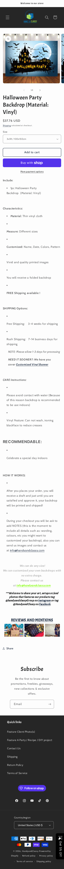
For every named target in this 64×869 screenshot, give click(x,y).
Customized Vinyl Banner (32, 364)
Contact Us (13, 748)
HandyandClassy (30, 851)
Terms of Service (17, 773)
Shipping (7, 125)
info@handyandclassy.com (27, 550)
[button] (7, 17)
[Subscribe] (50, 704)
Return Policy (15, 765)
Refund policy (29, 855)
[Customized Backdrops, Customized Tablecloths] (32, 637)
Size (5, 131)
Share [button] (10, 648)
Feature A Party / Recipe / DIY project (29, 740)
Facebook (44, 604)
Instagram (44, 600)
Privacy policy (46, 855)
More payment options (32, 171)
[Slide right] (40, 90)
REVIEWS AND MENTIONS (32, 620)
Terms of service (25, 861)
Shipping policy (43, 861)
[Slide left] (24, 90)
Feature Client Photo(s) (21, 731)
